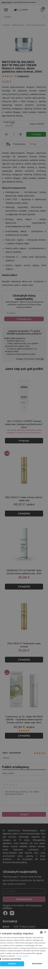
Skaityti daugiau (23, 956)
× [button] (45, 932)
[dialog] (24, 949)
